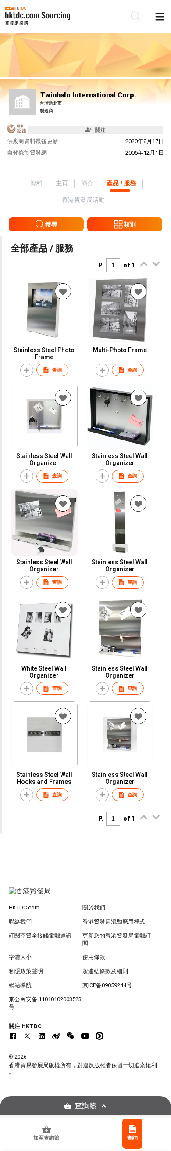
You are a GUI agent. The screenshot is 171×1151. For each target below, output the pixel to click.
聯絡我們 (20, 921)
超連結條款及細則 (105, 971)
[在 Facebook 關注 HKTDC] (13, 1036)
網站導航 (20, 985)
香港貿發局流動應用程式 (113, 921)
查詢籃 (86, 1106)
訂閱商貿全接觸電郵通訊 (40, 935)
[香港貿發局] (86, 895)
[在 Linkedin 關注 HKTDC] (42, 1036)
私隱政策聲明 (26, 971)
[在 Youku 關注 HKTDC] (99, 1036)
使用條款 (93, 957)
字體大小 (20, 957)
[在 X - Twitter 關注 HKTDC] (27, 1036)
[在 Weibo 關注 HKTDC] (56, 1036)
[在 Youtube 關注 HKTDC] (85, 1036)
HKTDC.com (24, 907)
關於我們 (93, 907)
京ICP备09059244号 (107, 985)
